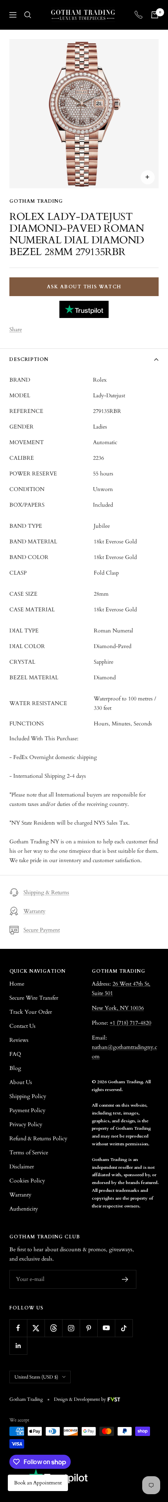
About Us (20, 1082)
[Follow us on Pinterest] (88, 1328)
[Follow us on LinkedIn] (18, 1345)
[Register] (125, 1279)
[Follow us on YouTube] (106, 1328)
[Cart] (155, 14)
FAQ (15, 1054)
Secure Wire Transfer (33, 998)
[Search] (27, 14)
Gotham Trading (36, 201)
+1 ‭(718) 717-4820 (130, 1023)
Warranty (34, 911)
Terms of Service (28, 1152)
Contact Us (22, 1026)
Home (16, 984)
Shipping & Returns (46, 892)
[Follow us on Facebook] (18, 1328)
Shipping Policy (27, 1096)
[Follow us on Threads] (53, 1328)
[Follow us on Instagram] (71, 1328)
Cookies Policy (27, 1180)
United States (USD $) (36, 1377)
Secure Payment (41, 930)
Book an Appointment (38, 1482)
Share (15, 329)
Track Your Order (30, 1012)
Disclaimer (21, 1166)
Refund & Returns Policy (38, 1138)
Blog (15, 1068)
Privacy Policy (25, 1124)
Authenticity (23, 1209)
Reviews (19, 1040)
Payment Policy (27, 1110)
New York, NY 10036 (118, 1008)
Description (28, 359)
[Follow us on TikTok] (123, 1328)
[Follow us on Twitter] (36, 1328)
